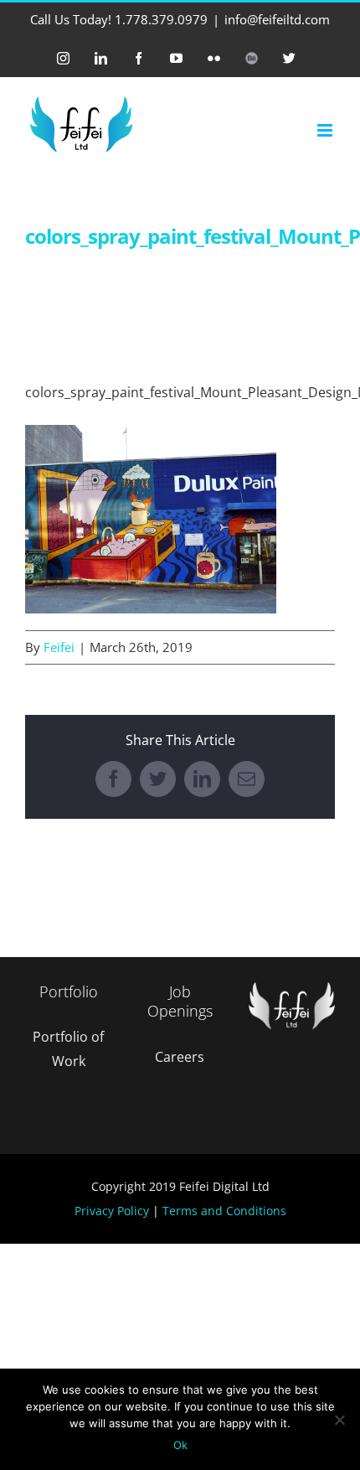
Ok (180, 1445)
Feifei (59, 647)
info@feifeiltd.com (277, 19)
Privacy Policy (112, 1211)
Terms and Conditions (224, 1211)
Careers (179, 1057)
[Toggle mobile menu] (326, 130)
